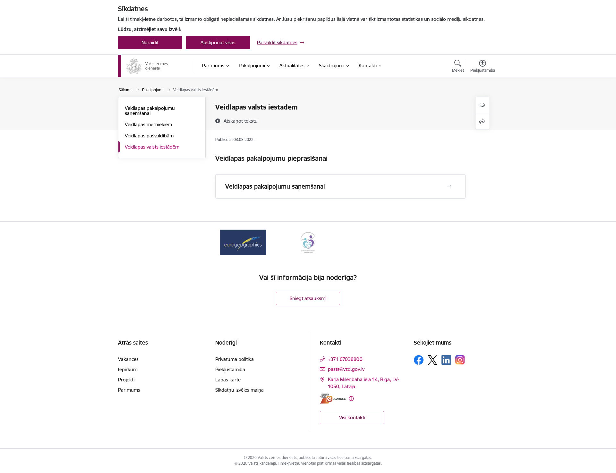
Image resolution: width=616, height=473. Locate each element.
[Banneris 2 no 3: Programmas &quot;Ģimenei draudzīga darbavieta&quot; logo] (308, 242)
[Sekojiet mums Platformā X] (432, 360)
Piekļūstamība (230, 369)
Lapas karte (228, 380)
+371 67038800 (345, 359)
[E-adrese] (333, 398)
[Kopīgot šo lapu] (482, 121)
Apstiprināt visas (218, 42)
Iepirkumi (128, 369)
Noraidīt (149, 42)
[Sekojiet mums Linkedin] (446, 360)
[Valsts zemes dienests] (147, 66)
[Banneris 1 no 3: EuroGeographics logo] (243, 242)
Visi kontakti (352, 417)
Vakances (128, 359)
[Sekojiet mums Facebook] (419, 360)
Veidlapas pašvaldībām (149, 136)
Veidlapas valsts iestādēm (152, 147)
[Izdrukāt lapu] (482, 105)
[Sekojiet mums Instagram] (460, 359)
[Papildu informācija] (351, 398)
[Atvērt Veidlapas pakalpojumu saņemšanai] (449, 186)
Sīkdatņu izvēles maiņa (239, 390)
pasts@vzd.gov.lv (346, 369)
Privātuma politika (234, 359)
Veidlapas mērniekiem (148, 124)
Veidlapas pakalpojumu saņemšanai (150, 110)
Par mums (129, 390)
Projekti (126, 380)
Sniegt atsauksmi (308, 298)
